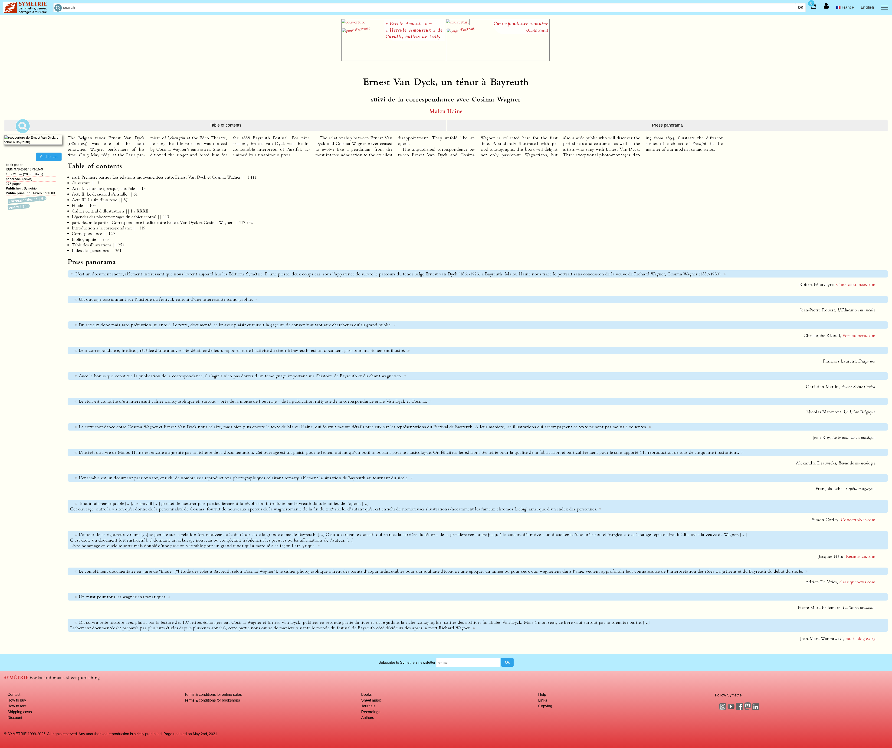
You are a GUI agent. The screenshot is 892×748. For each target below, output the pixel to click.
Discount (14, 717)
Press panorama (667, 125)
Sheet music (371, 700)
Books (366, 694)
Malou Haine (445, 111)
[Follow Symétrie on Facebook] (739, 709)
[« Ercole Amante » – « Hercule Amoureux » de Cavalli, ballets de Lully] (393, 59)
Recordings (370, 712)
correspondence (26, 199)
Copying (545, 706)
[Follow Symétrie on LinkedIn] (756, 709)
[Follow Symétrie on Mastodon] (747, 709)
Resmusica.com (860, 556)
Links (542, 700)
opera (18, 206)
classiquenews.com (857, 582)
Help (542, 694)
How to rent (16, 706)
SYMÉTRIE (16, 677)
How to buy (16, 700)
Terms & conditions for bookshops (212, 700)
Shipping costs (19, 712)
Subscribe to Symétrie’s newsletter (406, 662)
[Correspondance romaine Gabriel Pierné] (498, 59)
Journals (368, 706)
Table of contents (225, 125)
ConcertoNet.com (858, 520)
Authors (367, 717)
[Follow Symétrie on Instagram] (722, 709)
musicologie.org (860, 638)
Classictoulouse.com (855, 284)
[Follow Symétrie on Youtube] (731, 709)
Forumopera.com (859, 335)
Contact (13, 694)
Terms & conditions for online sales (213, 694)
